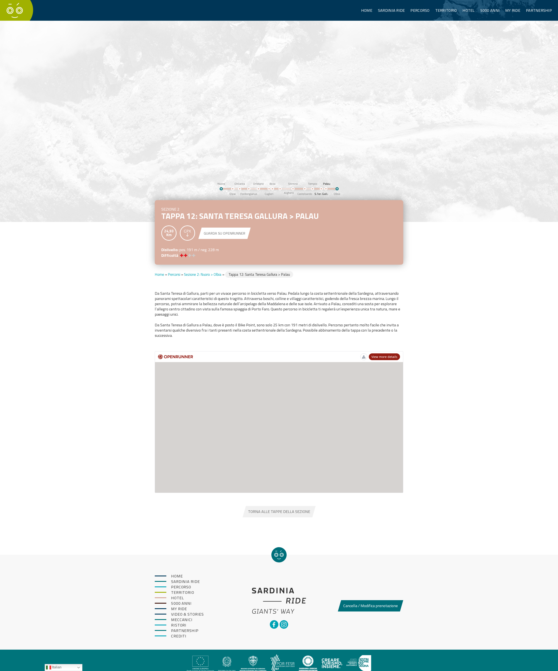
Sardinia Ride (391, 10)
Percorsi (174, 274)
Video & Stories (187, 614)
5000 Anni (490, 10)
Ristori (178, 625)
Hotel (469, 10)
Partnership (539, 10)
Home (366, 10)
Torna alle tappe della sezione (279, 511)
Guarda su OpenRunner (224, 233)
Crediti (178, 636)
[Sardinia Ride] (15, 10)
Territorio (446, 10)
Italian (56, 667)
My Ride (512, 10)
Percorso (419, 10)
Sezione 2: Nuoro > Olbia (202, 274)
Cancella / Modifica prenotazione (370, 606)
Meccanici (181, 619)
